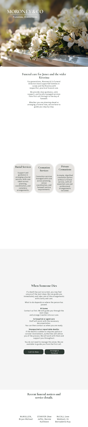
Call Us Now (33, 352)
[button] (68, 407)
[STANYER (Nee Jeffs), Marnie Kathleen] (44, 412)
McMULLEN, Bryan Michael (26, 417)
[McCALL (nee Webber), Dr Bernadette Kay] (63, 412)
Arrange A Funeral (54, 351)
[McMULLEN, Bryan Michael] (26, 412)
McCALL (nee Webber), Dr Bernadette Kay (63, 419)
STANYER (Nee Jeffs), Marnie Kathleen (44, 419)
